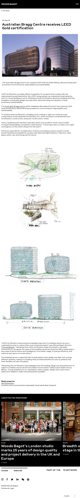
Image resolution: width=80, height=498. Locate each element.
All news (6, 11)
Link (2, 479)
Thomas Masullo (8, 347)
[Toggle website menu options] (77, 4)
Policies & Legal (7, 488)
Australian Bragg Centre (15, 106)
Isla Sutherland (7, 383)
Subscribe (18, 470)
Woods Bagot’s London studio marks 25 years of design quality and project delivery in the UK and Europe (28, 404)
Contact (4, 470)
